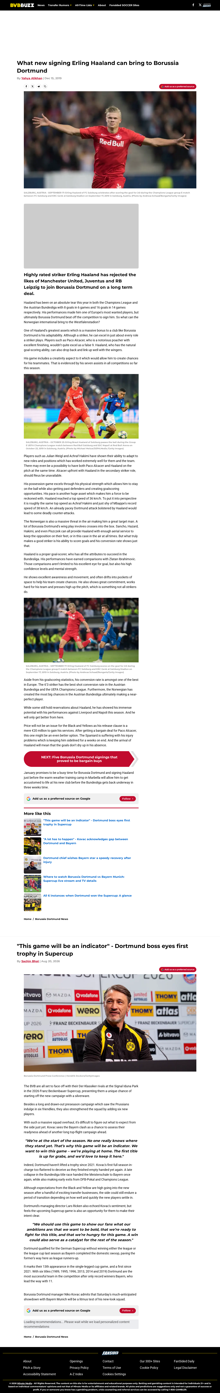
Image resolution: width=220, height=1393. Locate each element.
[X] (200, 4)
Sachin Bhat (30, 961)
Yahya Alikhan (31, 78)
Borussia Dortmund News (51, 919)
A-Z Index (76, 1374)
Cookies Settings (114, 1374)
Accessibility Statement (39, 1374)
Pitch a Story (32, 1367)
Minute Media (24, 1383)
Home (27, 919)
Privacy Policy (79, 1367)
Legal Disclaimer (185, 1367)
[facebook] (193, 4)
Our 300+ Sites (150, 1361)
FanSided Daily (184, 1361)
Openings (76, 1361)
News (41, 5)
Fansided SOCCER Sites (124, 5)
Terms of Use (112, 1367)
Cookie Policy (149, 1367)
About (102, 5)
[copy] (45, 86)
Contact (108, 1361)
